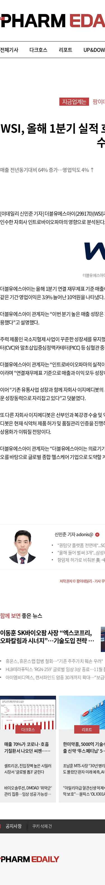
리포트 (66, 50)
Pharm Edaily (29, 859)
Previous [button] (34, 822)
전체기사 (9, 50)
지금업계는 (74, 102)
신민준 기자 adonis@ (74, 534)
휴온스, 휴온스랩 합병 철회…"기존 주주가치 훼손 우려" (54, 661)
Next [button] (34, 829)
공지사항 (14, 825)
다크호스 (38, 50)
